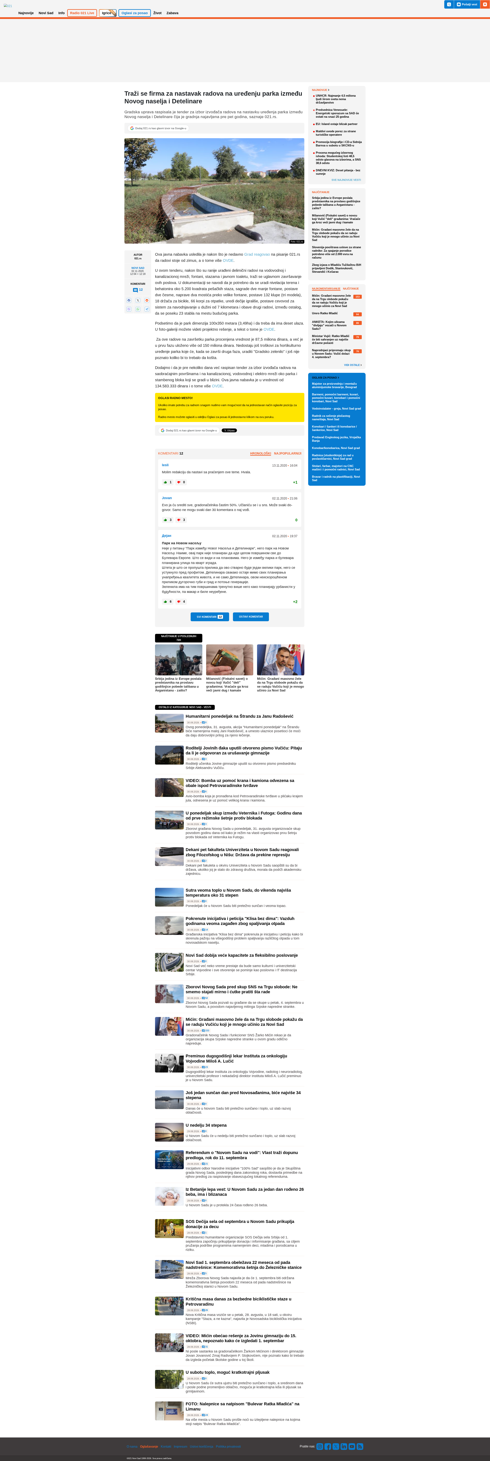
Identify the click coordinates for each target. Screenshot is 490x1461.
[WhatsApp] (137, 309)
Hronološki (260, 453)
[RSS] (359, 1446)
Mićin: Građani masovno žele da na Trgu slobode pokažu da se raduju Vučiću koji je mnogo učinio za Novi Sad (280, 684)
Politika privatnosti (228, 1446)
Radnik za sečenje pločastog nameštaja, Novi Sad (331, 417)
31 (206, 1347)
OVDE (228, 260)
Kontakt (166, 1446)
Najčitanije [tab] (351, 288)
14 (206, 930)
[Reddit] (146, 300)
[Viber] (128, 309)
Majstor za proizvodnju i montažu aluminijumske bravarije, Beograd (334, 385)
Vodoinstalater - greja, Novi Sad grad (336, 408)
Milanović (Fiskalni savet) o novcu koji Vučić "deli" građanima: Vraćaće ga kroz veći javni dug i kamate (227, 684)
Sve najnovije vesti (346, 179)
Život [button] (157, 13)
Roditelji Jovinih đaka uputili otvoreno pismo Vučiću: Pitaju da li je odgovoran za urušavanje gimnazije (244, 750)
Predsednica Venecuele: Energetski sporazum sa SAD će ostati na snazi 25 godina (337, 113)
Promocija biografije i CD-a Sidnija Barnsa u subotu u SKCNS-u (339, 143)
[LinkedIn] (344, 1446)
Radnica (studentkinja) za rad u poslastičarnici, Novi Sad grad (333, 457)
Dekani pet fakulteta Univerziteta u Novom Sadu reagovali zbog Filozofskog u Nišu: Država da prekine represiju (242, 852)
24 (206, 1415)
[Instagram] (320, 1446)
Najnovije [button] (26, 13)
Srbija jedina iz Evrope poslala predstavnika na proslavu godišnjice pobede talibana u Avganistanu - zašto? (178, 684)
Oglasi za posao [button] (135, 13)
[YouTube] (352, 1446)
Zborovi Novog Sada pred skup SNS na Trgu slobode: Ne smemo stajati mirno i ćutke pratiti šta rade (241, 989)
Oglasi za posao (324, 377)
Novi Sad (137, 267)
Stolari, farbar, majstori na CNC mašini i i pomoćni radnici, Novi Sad (336, 467)
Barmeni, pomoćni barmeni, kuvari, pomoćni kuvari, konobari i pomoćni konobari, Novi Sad (336, 398)
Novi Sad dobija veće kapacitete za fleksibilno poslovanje (242, 955)
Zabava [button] (172, 13)
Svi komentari (209, 616)
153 (207, 1030)
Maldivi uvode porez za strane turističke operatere (336, 133)
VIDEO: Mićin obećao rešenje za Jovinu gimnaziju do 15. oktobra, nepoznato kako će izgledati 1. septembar (241, 1338)
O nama (132, 1446)
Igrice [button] (106, 13)
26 (206, 1310)
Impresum (180, 1446)
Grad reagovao (257, 254)
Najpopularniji (287, 453)
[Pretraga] (449, 4)
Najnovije (319, 90)
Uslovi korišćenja (201, 1446)
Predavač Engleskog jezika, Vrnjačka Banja (336, 439)
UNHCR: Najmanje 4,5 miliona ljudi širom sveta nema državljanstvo (336, 99)
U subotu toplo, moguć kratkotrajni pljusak (228, 1372)
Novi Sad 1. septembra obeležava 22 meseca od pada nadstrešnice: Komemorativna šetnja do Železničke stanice (244, 1265)
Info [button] (61, 13)
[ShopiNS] (485, 4)
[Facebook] (128, 300)
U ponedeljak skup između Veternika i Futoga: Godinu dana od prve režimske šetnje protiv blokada (244, 815)
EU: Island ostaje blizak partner (337, 124)
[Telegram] (146, 309)
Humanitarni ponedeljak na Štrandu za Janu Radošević (239, 716)
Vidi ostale (352, 365)
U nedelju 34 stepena (206, 1125)
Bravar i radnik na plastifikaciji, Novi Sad (336, 478)
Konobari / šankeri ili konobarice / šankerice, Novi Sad (334, 428)
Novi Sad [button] (46, 13)
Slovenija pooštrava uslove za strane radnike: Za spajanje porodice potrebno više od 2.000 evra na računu (336, 252)
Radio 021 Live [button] (82, 13)
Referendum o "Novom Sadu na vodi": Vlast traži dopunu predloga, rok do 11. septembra (242, 1155)
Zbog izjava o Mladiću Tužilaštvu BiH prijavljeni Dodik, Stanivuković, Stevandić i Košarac (336, 268)
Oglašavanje (149, 1446)
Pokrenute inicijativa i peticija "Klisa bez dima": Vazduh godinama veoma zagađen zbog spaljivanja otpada (240, 921)
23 (206, 1067)
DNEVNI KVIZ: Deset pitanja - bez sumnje (338, 172)
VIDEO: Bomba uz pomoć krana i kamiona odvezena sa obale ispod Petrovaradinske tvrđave (240, 783)
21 (206, 1164)
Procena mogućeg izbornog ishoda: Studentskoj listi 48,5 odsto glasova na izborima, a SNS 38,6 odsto (338, 158)
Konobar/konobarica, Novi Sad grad (336, 448)
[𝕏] (137, 300)
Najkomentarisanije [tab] (326, 288)
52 (206, 998)
